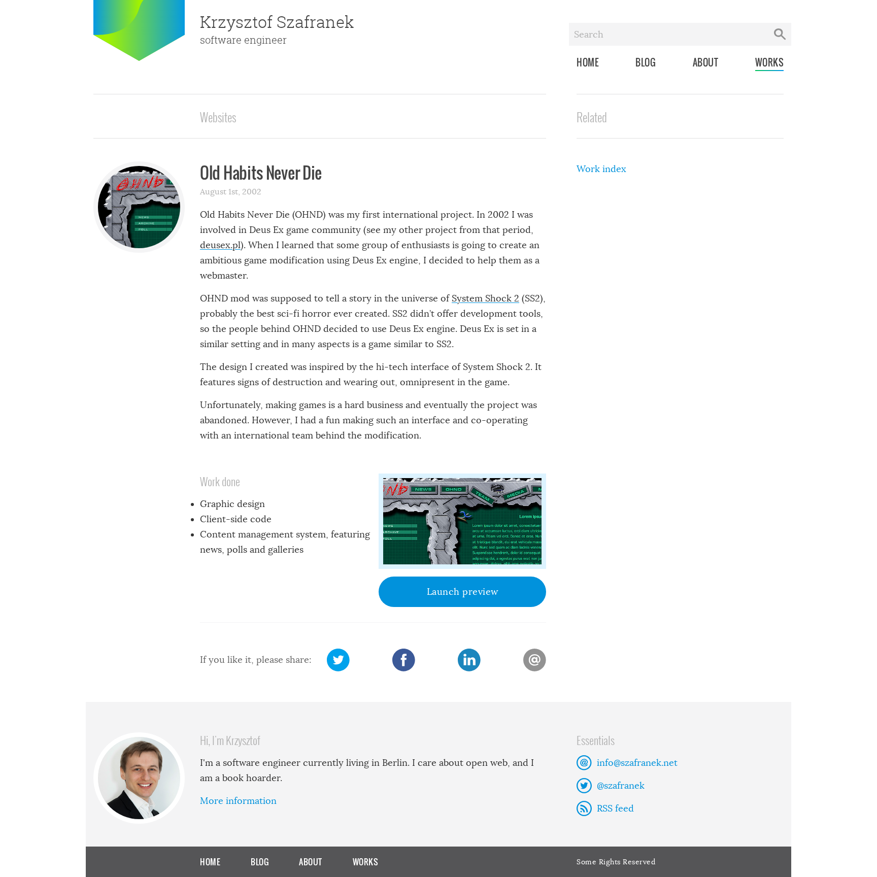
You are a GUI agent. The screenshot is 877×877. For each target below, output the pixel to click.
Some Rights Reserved (616, 861)
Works (769, 62)
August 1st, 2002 (230, 191)
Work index (601, 169)
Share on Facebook (403, 660)
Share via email (534, 660)
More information (238, 800)
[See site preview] (462, 521)
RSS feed (615, 808)
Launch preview (462, 591)
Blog (645, 62)
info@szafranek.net (637, 762)
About (706, 62)
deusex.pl (220, 245)
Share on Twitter (338, 660)
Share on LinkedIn (469, 660)
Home (588, 62)
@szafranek (621, 785)
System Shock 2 (485, 298)
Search (780, 34)
